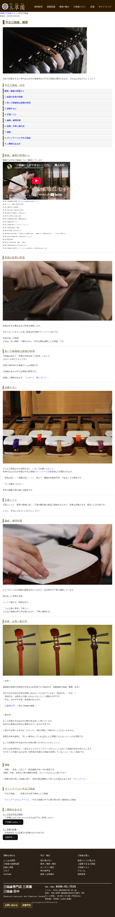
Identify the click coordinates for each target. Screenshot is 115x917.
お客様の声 (10, 706)
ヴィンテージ (79, 779)
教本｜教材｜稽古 (48, 864)
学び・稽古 (45, 855)
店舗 (92, 6)
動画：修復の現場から (14, 91)
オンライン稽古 (47, 867)
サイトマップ (105, 6)
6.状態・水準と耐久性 (15, 126)
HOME (2, 13)
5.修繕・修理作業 (13, 120)
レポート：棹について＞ (37, 377)
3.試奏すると (11, 108)
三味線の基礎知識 (11, 864)
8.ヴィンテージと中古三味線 (17, 138)
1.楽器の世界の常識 (14, 97)
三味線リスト (79, 6)
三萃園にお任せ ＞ (13, 822)
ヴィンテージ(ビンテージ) (17, 800)
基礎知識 (51, 6)
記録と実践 (8, 867)
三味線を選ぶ (83, 855)
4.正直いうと (11, 114)
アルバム (81, 871)
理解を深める (9, 855)
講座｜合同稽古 (47, 874)
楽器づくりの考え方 (86, 860)
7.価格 (8, 132)
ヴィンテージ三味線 (44, 471)
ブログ (6, 871)
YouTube (7, 874)
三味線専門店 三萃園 (17, 887)
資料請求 (38, 6)
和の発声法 (45, 871)
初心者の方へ (46, 860)
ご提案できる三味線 (86, 864)
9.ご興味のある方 (13, 144)
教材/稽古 (64, 6)
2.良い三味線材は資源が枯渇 (17, 103)
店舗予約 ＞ (10, 837)
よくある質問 (9, 860)
